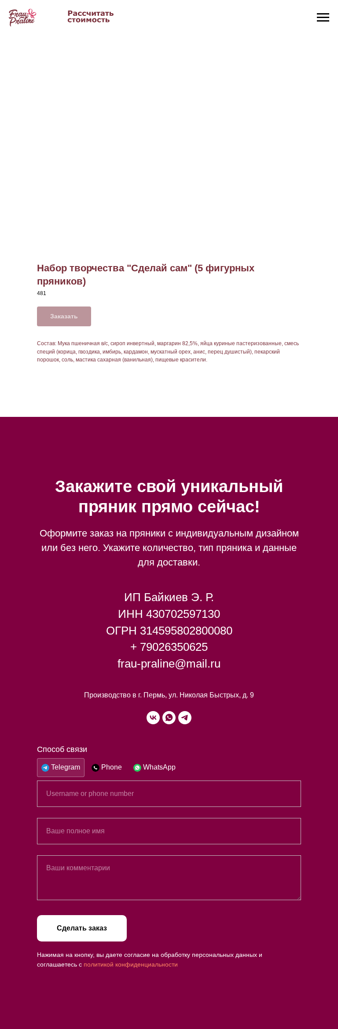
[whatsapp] (169, 717)
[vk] (153, 717)
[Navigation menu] (323, 17)
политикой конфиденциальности (131, 964)
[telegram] (184, 717)
